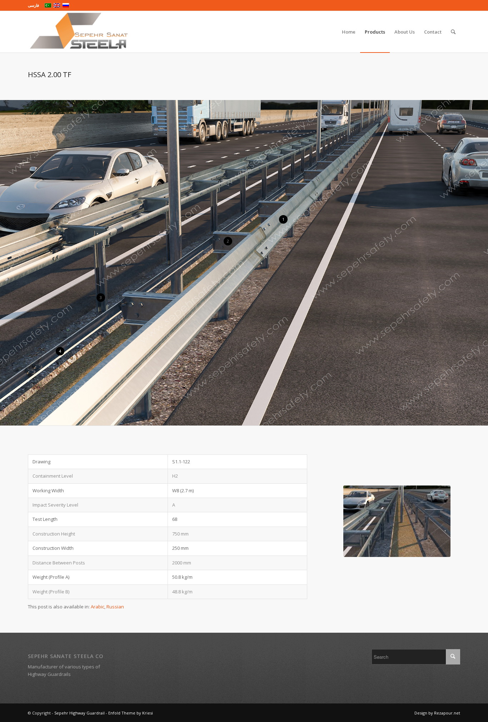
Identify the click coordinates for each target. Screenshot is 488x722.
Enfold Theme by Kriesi (130, 713)
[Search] (453, 32)
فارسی (33, 5)
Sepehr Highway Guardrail (79, 713)
